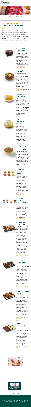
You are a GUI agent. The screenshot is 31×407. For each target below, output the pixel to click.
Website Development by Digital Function (15, 401)
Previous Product (6, 17)
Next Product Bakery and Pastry (21, 17)
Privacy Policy (11, 398)
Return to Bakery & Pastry (15, 16)
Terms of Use (20, 398)
